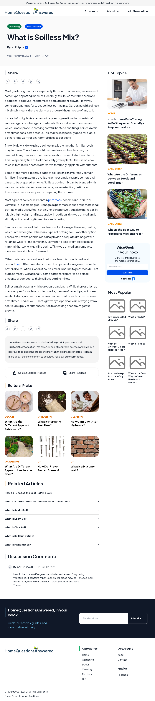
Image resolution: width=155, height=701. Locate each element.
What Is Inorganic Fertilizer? (49, 423)
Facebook (123, 674)
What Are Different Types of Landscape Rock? (18, 470)
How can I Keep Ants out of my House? (115, 376)
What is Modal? (136, 316)
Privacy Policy (11, 696)
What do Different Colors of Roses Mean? (116, 346)
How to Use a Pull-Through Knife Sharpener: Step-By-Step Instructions (126, 123)
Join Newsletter (137, 11)
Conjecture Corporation (37, 692)
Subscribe (127, 273)
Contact (122, 659)
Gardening (45, 416)
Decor (9, 416)
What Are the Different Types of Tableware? (17, 425)
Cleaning (77, 416)
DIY (40, 461)
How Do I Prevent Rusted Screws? (49, 468)
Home (111, 113)
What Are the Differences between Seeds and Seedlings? (124, 178)
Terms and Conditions (29, 696)
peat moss (55, 200)
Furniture (87, 674)
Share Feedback (78, 372)
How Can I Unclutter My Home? (84, 423)
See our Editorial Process (32, 372)
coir (18, 264)
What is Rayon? (136, 343)
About (121, 654)
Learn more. (124, 3)
